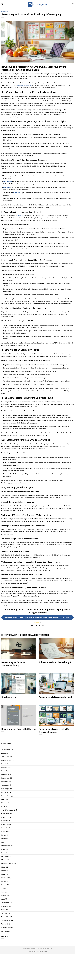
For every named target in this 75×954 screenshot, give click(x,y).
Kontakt (43, 948)
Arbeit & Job (5, 756)
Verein (3, 910)
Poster (3, 870)
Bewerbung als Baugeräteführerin (18, 729)
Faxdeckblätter (6, 796)
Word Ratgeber (6, 927)
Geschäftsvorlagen (7, 810)
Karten (3, 835)
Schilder (3, 885)
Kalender (4, 831)
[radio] (34, 622)
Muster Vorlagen (6, 863)
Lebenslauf (6, 187)
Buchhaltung (5, 778)
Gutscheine (5, 817)
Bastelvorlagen (6, 760)
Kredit (3, 842)
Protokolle (4, 878)
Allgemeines (5, 749)
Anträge (3, 753)
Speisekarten (5, 895)
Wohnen (4, 924)
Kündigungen (5, 845)
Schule (3, 888)
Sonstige (4, 892)
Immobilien (5, 828)
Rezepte (3, 881)
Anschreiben (7, 181)
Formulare (4, 806)
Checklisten (5, 785)
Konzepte (4, 838)
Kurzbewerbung (9, 697)
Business (4, 781)
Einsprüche (4, 792)
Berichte (4, 764)
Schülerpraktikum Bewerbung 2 (55, 662)
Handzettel (4, 821)
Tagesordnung (5, 902)
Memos (3, 860)
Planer (3, 867)
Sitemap (49, 948)
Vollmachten (5, 917)
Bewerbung (4, 11)
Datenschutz (35, 948)
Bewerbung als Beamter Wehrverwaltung (13, 664)
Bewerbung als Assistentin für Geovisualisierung (54, 730)
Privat (3, 874)
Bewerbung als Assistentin (23, 85)
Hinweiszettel (5, 824)
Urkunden (4, 906)
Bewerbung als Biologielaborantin (56, 697)
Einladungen (5, 788)
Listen (3, 853)
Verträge (4, 913)
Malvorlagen (5, 856)
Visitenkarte (21, 215)
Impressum (26, 948)
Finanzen (4, 803)
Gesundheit (5, 813)
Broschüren (5, 774)
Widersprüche (5, 920)
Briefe (3, 771)
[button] (2, 4)
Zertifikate (16, 192)
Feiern (3, 799)
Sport (3, 899)
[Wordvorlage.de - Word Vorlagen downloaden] (37, 4)
